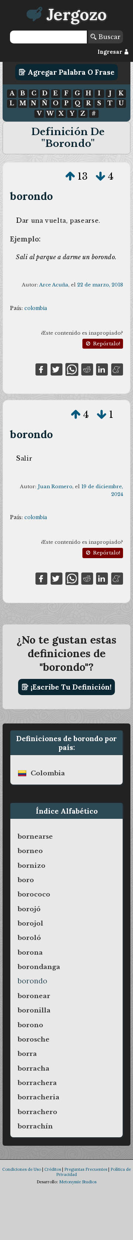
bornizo (31, 866)
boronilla (34, 1010)
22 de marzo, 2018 (100, 285)
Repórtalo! (106, 343)
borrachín (35, 1126)
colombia (35, 308)
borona (30, 952)
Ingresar (111, 52)
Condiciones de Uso (21, 1169)
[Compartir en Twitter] (56, 369)
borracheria (38, 1097)
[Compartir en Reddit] (87, 369)
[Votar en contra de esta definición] (100, 176)
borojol (30, 923)
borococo (34, 894)
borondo (31, 196)
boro (26, 880)
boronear (34, 996)
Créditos (52, 1169)
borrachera (37, 1083)
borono (30, 1025)
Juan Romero (55, 486)
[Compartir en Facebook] (41, 369)
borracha (34, 1068)
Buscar (108, 36)
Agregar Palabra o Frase (70, 72)
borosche (34, 1039)
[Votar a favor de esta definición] (70, 176)
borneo (30, 851)
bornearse (35, 836)
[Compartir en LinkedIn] (102, 369)
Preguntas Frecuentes (85, 1169)
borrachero (37, 1112)
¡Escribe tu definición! (70, 687)
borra (27, 1054)
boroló (29, 938)
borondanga (39, 967)
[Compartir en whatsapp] (71, 369)
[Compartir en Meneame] (117, 369)
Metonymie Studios (77, 1181)
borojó (29, 909)
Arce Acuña (53, 285)
